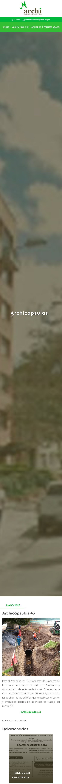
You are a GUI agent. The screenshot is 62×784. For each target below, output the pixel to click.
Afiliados (36, 27)
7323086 (16, 20)
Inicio (6, 27)
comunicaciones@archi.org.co (37, 20)
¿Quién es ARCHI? (20, 27)
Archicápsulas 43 (31, 712)
